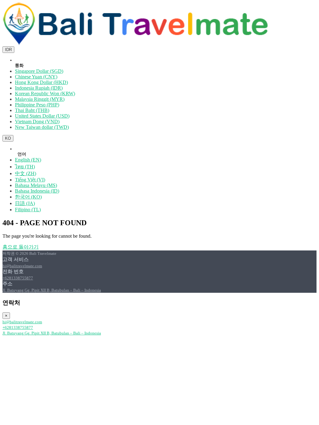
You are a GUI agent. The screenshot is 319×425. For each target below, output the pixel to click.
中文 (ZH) (25, 173)
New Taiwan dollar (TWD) (42, 127)
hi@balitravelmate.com (22, 266)
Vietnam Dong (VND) (37, 121)
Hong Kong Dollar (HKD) (41, 82)
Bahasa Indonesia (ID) (37, 191)
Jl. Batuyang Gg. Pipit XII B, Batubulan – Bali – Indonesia (51, 290)
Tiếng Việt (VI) (30, 179)
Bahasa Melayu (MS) (36, 185)
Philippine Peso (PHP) (37, 104)
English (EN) (28, 159)
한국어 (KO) (28, 196)
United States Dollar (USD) (42, 116)
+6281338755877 (17, 278)
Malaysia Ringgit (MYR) (39, 99)
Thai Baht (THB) (32, 110)
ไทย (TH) (25, 166)
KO (8, 138)
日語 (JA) (25, 203)
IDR (8, 49)
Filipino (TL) (28, 209)
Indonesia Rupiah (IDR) (39, 88)
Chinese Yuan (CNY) (36, 76)
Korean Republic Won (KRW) (45, 93)
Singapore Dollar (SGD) (39, 71)
